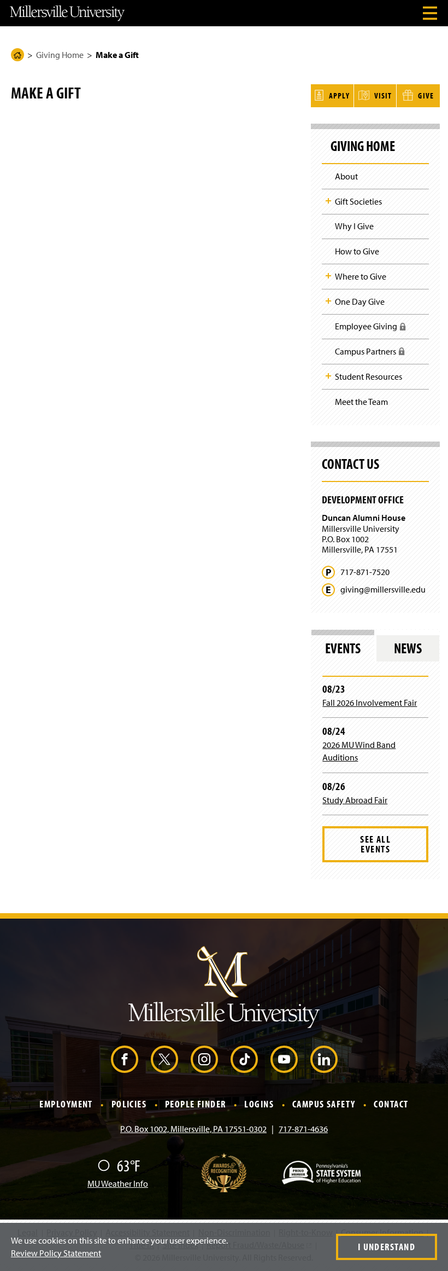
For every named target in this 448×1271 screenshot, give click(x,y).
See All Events (375, 844)
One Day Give (360, 301)
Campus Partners (369, 355)
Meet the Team (361, 401)
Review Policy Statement (56, 1252)
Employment (65, 1104)
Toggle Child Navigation (328, 201)
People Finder (195, 1104)
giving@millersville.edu (383, 589)
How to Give (357, 251)
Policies (129, 1104)
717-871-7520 (365, 572)
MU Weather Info (117, 1183)
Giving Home (60, 54)
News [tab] (408, 648)
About (346, 176)
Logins (259, 1104)
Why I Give (354, 225)
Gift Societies (358, 201)
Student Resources (368, 376)
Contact (391, 1104)
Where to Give (360, 276)
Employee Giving (369, 330)
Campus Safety (324, 1104)
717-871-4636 (303, 1129)
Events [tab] (343, 648)
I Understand (386, 1246)
